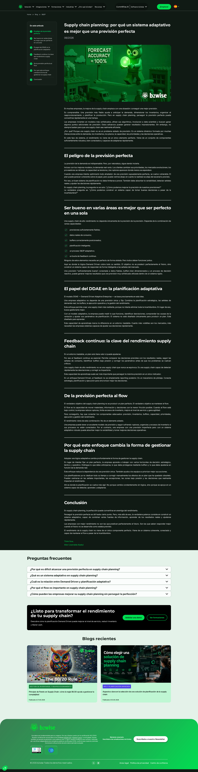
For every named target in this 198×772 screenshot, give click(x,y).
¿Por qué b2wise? (85, 7)
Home (29, 14)
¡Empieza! (164, 7)
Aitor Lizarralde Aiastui (74, 545)
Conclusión (38, 79)
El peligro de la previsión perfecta (42, 32)
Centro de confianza (159, 763)
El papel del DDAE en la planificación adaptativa (42, 48)
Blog (36, 14)
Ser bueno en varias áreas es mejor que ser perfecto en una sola (43, 40)
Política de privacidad (139, 763)
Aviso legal (124, 763)
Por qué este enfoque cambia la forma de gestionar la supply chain (42, 72)
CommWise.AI (122, 7)
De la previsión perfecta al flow (43, 64)
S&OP (43, 14)
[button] (29, 7)
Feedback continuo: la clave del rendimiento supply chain (44, 56)
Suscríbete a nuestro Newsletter (151, 739)
